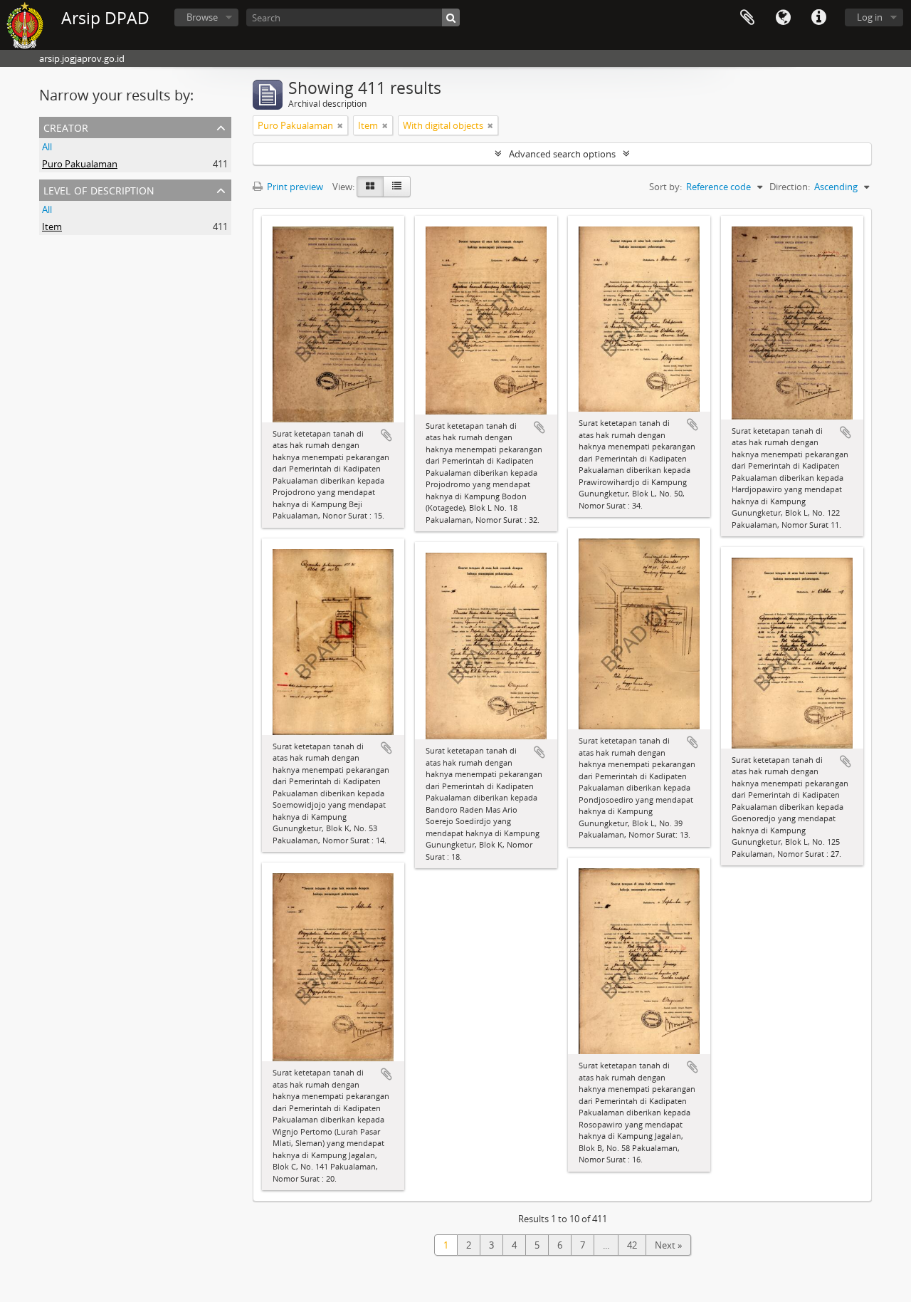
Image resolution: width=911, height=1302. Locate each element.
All (47, 146)
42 (632, 1245)
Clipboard (747, 18)
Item (52, 226)
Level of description (98, 189)
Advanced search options (562, 153)
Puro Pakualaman (79, 163)
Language (783, 18)
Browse (202, 17)
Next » (668, 1245)
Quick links (818, 18)
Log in (870, 17)
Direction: (789, 186)
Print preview (294, 186)
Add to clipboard (386, 435)
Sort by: (665, 186)
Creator (65, 126)
